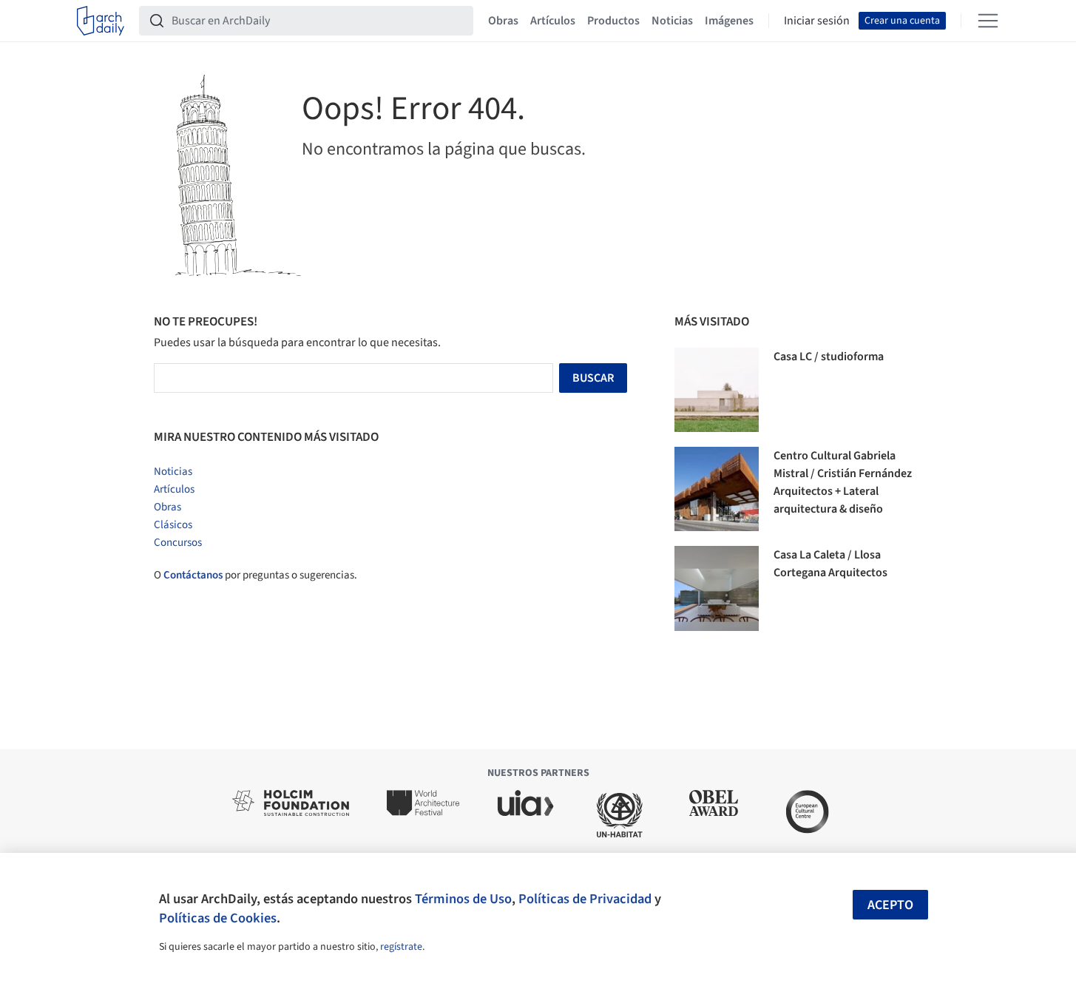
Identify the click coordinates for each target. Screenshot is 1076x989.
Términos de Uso (463, 898)
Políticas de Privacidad (585, 898)
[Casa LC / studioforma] (716, 390)
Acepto (890, 905)
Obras (503, 21)
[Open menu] (988, 21)
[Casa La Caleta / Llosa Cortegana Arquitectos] (716, 588)
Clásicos (173, 525)
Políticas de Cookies (218, 918)
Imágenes (729, 21)
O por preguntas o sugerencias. (255, 575)
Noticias (672, 21)
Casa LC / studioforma (829, 356)
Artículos (552, 21)
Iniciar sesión (817, 21)
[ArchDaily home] (100, 21)
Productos (613, 21)
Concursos (178, 542)
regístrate (401, 946)
